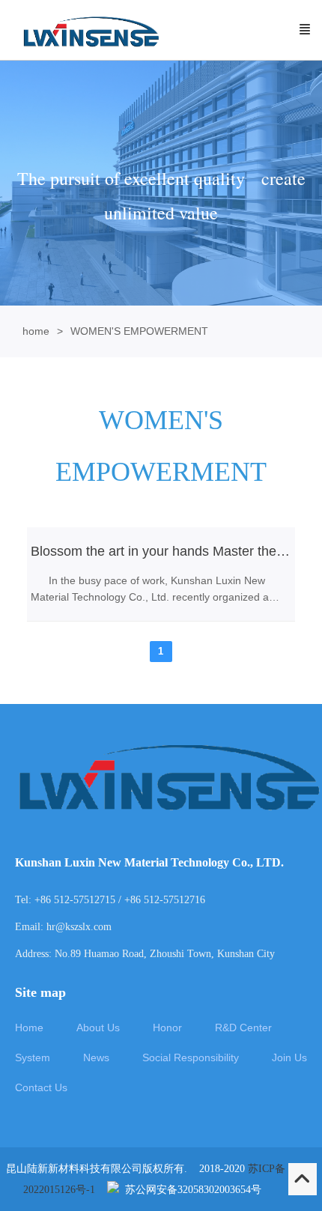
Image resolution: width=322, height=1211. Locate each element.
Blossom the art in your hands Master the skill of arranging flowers (161, 551)
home (35, 331)
